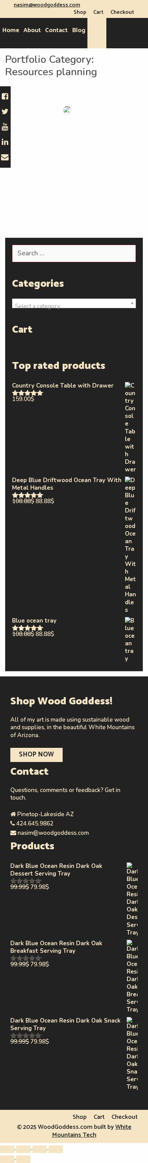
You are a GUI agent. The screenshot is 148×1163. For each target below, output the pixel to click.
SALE (96, 33)
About (32, 30)
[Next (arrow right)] (23, 1159)
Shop (80, 12)
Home (10, 30)
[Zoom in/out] (7, 1149)
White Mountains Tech (91, 1131)
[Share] (39, 1149)
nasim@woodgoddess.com (47, 5)
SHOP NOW (36, 754)
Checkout (122, 12)
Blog (78, 30)
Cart (98, 12)
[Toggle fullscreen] (23, 1149)
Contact (56, 30)
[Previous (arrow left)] (7, 1159)
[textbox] (74, 306)
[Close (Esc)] (56, 1149)
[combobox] (74, 303)
